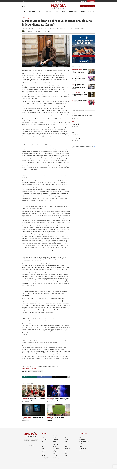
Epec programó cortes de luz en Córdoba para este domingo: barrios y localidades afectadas (78, 86)
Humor (54, 457)
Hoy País (40, 11)
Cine (26, 371)
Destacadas (35, 371)
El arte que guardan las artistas (32, 418)
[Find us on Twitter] (23, 1)
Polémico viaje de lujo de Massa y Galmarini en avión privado (79, 71)
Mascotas (67, 435)
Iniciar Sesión (84, 1)
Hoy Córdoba (32, 11)
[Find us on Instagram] (25, 1)
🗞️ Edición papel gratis (87, 6)
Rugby (66, 441)
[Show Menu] (22, 6)
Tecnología (67, 450)
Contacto (81, 450)
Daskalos (48, 465)
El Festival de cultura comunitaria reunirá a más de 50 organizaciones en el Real (58, 399)
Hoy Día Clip (55, 451)
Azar (42, 443)
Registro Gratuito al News (84, 441)
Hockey (73, 113)
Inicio (24, 11)
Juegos (80, 444)
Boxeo (43, 446)
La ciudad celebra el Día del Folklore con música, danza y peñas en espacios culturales (33, 399)
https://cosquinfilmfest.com (29, 368)
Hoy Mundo (48, 11)
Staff (80, 437)
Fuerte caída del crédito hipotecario (80, 138)
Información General (57, 458)
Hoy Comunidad (56, 448)
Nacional (66, 437)
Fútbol (73, 121)
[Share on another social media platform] (68, 377)
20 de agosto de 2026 (51, 401)
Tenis (66, 451)
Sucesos (74, 129)
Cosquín (29, 371)
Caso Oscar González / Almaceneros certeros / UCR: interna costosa (79, 94)
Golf (54, 443)
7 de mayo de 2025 (37, 31)
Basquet (43, 444)
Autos (43, 441)
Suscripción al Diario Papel (84, 443)
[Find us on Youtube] (33, 445)
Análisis (56, 11)
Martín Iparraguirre (29, 31)
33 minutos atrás (75, 118)
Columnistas (44, 450)
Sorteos (80, 446)
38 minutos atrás (75, 140)
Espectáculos (44, 458)
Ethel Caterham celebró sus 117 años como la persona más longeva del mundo (79, 78)
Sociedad (66, 444)
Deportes (83, 11)
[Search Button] (93, 11)
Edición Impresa (82, 439)
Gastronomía (55, 439)
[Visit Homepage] (58, 6)
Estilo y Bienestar (56, 435)
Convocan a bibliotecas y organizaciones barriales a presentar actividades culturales (58, 419)
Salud (66, 443)
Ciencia (43, 448)
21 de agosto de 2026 (26, 401)
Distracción (40, 371)
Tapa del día (67, 448)
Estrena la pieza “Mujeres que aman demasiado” (79, 100)
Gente (54, 441)
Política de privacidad (83, 448)
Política (63, 11)
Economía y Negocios (73, 11)
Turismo (66, 453)
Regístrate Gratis (91, 1)
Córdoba (43, 451)
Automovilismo (44, 439)
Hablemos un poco (57, 444)
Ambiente (43, 435)
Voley (66, 455)
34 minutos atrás (75, 134)
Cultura (26, 15)
